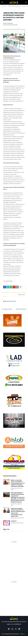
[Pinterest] (14, 287)
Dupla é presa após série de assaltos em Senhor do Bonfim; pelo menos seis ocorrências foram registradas (18, 512)
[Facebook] (4, 287)
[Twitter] (7, 287)
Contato (4, 6)
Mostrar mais (21, 294)
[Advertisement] (14, 558)
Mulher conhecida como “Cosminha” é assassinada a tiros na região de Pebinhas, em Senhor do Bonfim (17, 483)
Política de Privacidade (14, 6)
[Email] (17, 287)
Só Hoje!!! (14, 521)
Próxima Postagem (21, 309)
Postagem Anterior (7, 309)
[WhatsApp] (11, 287)
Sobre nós (25, 6)
